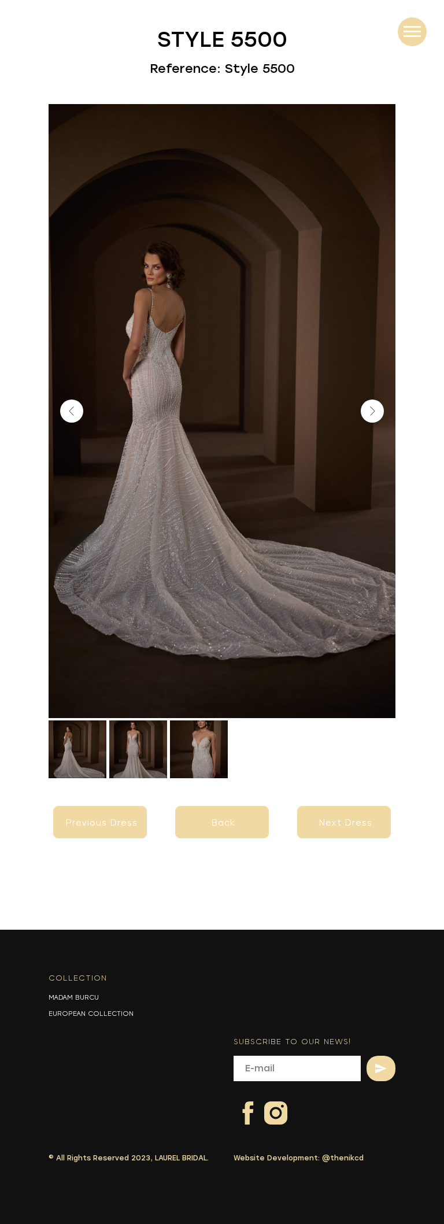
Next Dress (345, 822)
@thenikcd (343, 1158)
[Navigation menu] (412, 32)
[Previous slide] (71, 411)
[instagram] (268, 1106)
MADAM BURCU (74, 997)
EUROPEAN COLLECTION (91, 1013)
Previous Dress (102, 822)
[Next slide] (372, 411)
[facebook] (241, 1106)
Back (223, 822)
